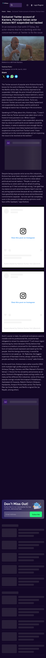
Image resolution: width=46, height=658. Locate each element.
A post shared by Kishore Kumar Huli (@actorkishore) (24, 264)
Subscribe (36, 514)
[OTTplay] (5, 5)
